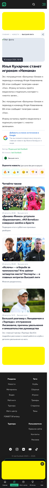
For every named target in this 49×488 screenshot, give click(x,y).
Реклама (35, 439)
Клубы (35, 384)
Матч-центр (11, 411)
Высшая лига (28, 34)
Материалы (12, 389)
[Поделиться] (43, 34)
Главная (5, 34)
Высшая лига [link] (23, 213)
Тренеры (35, 400)
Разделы (12, 379)
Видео (11, 395)
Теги (35, 379)
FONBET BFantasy (12, 416)
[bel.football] (4, 4)
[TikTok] (36, 449)
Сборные (35, 389)
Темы (35, 411)
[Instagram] (17, 449)
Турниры (12, 405)
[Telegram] (10, 449)
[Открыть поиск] (34, 4)
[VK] (23, 449)
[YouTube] (30, 449)
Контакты (35, 434)
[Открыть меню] (44, 4)
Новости (15, 34)
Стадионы (35, 405)
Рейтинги (12, 400)
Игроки (35, 395)
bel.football (16, 152)
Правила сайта (35, 429)
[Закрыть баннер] (42, 464)
